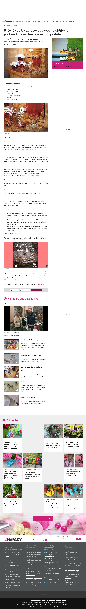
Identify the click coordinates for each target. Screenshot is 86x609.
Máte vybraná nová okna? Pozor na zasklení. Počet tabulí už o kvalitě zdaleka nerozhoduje (34, 561)
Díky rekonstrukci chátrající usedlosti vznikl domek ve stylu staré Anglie (52, 554)
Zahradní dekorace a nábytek (52, 441)
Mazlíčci (46, 21)
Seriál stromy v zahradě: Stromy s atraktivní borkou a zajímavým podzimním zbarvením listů (13, 577)
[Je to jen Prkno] (67, 50)
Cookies (54, 607)
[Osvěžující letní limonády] (11, 344)
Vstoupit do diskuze (36, 290)
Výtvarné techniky (12, 440)
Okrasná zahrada (74, 440)
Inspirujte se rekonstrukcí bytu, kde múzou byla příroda (52, 578)
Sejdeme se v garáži (50, 582)
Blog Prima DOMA (51, 600)
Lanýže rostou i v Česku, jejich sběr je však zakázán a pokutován (14, 560)
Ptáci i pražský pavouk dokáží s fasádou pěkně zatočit (34, 578)
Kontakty (44, 600)
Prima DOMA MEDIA (36, 600)
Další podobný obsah (43, 519)
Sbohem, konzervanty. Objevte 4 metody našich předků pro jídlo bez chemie (73, 565)
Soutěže (64, 600)
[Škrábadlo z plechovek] (11, 386)
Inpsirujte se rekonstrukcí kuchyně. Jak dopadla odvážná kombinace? (53, 568)
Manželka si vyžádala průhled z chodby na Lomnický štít (53, 574)
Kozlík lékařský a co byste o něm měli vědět (12, 566)
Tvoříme (6, 440)
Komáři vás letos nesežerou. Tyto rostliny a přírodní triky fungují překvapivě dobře (72, 582)
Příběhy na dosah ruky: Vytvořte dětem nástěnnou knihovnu (72, 552)
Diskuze (24, 290)
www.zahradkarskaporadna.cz (13, 549)
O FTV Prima (31, 602)
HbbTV (51, 602)
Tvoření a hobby (37, 21)
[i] (26, 117)
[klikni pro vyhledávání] (83, 21)
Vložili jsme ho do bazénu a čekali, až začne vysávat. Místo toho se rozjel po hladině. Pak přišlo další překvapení (33, 553)
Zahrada (27, 21)
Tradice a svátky (75, 499)
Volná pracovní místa (59, 602)
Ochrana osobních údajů (28, 607)
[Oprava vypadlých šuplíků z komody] (11, 372)
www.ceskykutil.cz (30, 547)
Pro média (58, 600)
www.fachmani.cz (49, 549)
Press (36, 602)
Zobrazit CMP (60, 607)
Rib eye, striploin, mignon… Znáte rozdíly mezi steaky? (72, 570)
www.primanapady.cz (70, 547)
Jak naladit (46, 602)
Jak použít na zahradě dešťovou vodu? (11, 570)
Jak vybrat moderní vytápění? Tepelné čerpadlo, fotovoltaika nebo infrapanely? (33, 573)
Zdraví (52, 21)
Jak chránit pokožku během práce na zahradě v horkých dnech (13, 554)
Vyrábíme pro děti (53, 499)
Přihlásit (78, 538)
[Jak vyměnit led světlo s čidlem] (11, 358)
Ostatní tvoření (15, 499)
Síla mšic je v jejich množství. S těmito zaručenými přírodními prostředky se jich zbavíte (13, 585)
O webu (40, 540)
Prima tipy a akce (68, 21)
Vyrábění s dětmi (28, 469)
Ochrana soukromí (47, 607)
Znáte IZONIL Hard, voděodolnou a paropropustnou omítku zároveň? (51, 561)
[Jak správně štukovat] (11, 400)
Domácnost (19, 21)
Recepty (58, 21)
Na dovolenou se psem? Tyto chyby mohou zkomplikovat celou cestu (72, 576)
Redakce (41, 284)
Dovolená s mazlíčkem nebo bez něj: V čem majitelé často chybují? (72, 559)
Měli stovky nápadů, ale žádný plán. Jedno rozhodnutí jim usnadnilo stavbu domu (33, 584)
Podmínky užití (38, 607)
